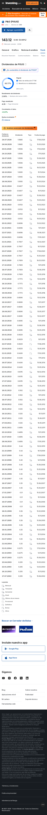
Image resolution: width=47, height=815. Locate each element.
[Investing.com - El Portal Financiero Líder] (13, 3)
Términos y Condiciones (10, 786)
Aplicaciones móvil (9, 695)
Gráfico (15, 50)
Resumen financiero (8, 56)
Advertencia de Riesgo (9, 800)
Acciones (6, 9)
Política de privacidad (9, 793)
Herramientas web (9, 704)
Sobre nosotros (31, 690)
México (35, 9)
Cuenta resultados (24, 56)
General (5, 50)
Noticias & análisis (29, 50)
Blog (3, 690)
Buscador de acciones (21, 9)
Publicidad (29, 695)
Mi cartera (5, 699)
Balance (35, 56)
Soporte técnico (31, 699)
